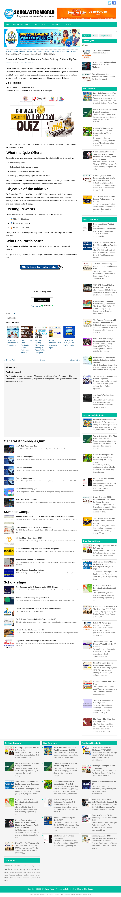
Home (8, 25)
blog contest (27, 872)
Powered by (36, 306)
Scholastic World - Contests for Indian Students (59, 889)
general (29, 51)
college (15, 51)
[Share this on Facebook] (12, 313)
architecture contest (12, 866)
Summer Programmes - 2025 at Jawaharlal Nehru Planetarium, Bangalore (45, 516)
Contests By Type (40, 25)
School (73, 51)
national (46, 51)
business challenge (15, 875)
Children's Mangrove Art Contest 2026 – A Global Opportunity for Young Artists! (66, 783)
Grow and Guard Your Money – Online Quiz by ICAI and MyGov (41, 59)
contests (22, 51)
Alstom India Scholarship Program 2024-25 (33, 598)
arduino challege (28, 866)
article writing (19, 869)
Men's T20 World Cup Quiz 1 (27, 446)
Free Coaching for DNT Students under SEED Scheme (37, 587)
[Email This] (8, 318)
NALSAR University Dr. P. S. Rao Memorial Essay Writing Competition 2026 (105, 245)
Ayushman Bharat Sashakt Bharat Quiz (12, 342)
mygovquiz (38, 51)
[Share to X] (12, 318)
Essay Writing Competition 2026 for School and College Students (104, 359)
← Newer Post (9, 360)
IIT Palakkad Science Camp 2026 (29, 538)
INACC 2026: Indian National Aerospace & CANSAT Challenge (104, 64)
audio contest (31, 869)
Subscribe (42, 300)
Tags (94, 36)
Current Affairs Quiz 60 (25, 478)
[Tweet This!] (14, 313)
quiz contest (64, 51)
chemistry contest (16, 878)
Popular (86, 36)
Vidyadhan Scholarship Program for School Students (36, 641)
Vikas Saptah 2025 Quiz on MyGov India (68, 342)
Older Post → (75, 360)
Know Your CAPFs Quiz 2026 (105, 607)
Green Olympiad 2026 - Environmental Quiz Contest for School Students (103, 76)
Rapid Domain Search (85, 894)
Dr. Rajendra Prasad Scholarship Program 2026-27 (36, 619)
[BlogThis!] (10, 318)
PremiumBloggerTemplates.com (69, 894)
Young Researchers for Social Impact (30, 559)
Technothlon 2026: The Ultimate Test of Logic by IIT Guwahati (104, 644)
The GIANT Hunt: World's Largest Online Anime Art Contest (104, 199)
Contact (67, 25)
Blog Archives (105, 36)
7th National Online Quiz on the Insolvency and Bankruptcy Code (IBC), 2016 (27, 783)
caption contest (29, 875)
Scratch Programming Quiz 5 (27, 489)
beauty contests (17, 872)
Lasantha (57, 894)
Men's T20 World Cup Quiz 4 (27, 499)
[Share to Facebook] (14, 318)
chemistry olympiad (29, 878)
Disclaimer (56, 25)
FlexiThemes (39, 894)
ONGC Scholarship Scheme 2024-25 (30, 630)
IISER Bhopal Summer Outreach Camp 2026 (33, 527)
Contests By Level (21, 25)
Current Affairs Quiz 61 (25, 457)
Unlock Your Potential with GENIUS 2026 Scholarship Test (38, 608)
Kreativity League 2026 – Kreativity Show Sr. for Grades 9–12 (104, 817)
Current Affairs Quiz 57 (25, 467)
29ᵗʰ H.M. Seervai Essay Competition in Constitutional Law (105, 266)
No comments (29, 63)
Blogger (91, 889)
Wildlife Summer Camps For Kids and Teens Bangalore (37, 549)
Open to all (55, 51)
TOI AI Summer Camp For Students (30, 570)
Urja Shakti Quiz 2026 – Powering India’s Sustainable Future (104, 587)
